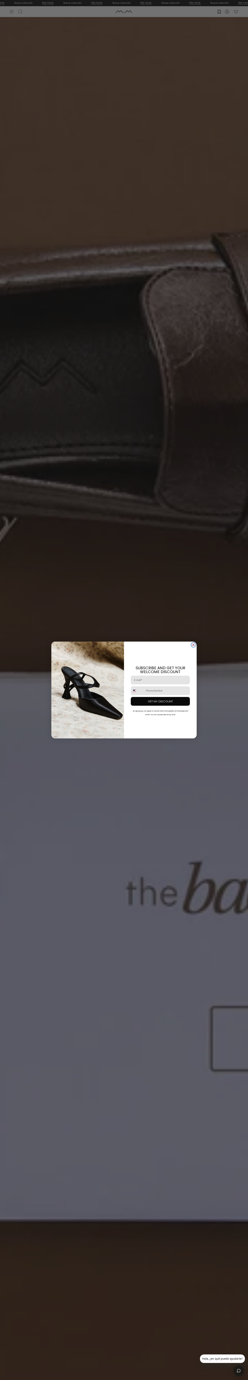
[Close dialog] (193, 644)
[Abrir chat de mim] (238, 1370)
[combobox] (137, 691)
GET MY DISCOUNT (160, 701)
